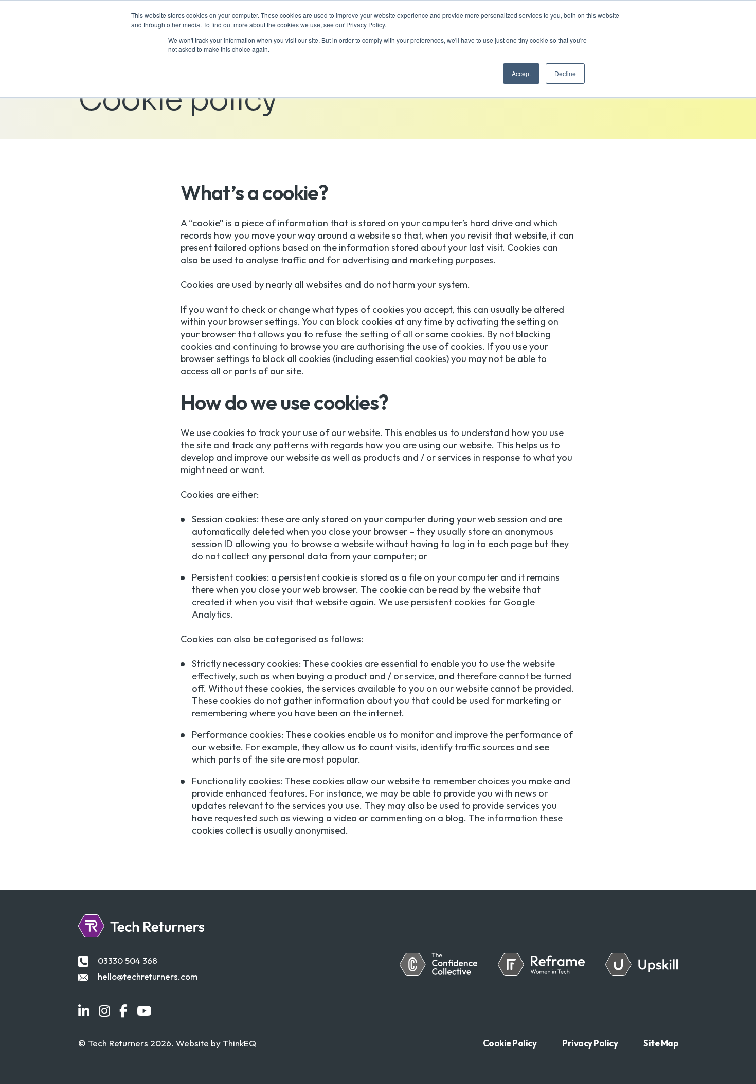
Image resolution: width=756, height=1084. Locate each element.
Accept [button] (521, 73)
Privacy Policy (590, 1043)
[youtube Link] (144, 1011)
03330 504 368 (127, 960)
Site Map (660, 1043)
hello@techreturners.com (148, 976)
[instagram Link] (104, 1011)
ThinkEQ (239, 1043)
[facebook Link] (123, 1011)
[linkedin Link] (83, 1011)
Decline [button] (565, 73)
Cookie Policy (510, 1043)
